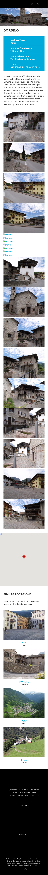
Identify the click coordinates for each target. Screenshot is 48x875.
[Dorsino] (24, 141)
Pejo (24, 720)
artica (29, 869)
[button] (24, 557)
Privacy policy (12, 865)
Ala (24, 642)
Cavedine (24, 681)
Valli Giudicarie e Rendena (22, 59)
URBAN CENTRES (32, 67)
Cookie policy (23, 865)
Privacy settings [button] (34, 865)
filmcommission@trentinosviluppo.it (26, 795)
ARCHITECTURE (17, 67)
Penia (24, 759)
